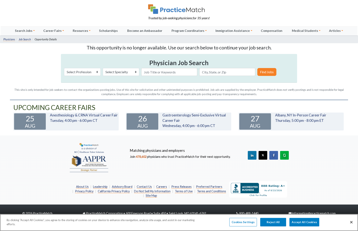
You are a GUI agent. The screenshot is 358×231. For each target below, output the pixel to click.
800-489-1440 (248, 213)
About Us (82, 186)
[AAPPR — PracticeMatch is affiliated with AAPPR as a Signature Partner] (89, 157)
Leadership (100, 186)
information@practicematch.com (314, 213)
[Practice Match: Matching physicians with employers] (179, 9)
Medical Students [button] (305, 30)
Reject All (273, 222)
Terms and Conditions (211, 191)
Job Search (25, 39)
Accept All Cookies (304, 222)
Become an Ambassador (144, 30)
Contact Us (144, 186)
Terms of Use (184, 191)
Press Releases (181, 186)
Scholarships (108, 30)
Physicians (9, 39)
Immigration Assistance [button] (232, 30)
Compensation (271, 30)
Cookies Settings (243, 222)
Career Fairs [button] (52, 30)
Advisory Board (122, 186)
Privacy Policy (84, 191)
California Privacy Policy (114, 191)
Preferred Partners (209, 186)
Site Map (151, 195)
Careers (161, 186)
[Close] (351, 222)
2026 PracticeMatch (39, 213)
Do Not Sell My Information (152, 191)
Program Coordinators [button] (188, 30)
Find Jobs (267, 72)
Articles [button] (335, 30)
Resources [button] (80, 30)
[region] (179, 222)
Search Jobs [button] (23, 30)
